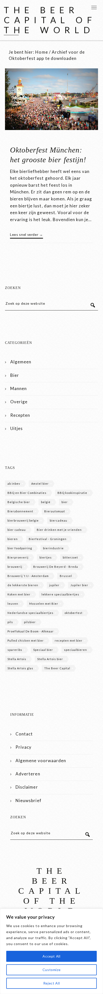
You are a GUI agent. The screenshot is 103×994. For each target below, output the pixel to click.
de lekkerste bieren (23, 585)
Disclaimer (27, 787)
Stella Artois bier (50, 659)
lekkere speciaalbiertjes (60, 594)
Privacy (24, 747)
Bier (14, 375)
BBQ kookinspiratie (72, 492)
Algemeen (20, 361)
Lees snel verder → (26, 234)
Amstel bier (40, 483)
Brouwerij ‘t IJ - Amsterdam (28, 575)
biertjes (46, 557)
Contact (24, 733)
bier (65, 502)
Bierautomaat (54, 511)
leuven (13, 603)
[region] (51, 951)
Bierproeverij (18, 557)
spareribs (15, 649)
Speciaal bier (43, 649)
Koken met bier (19, 594)
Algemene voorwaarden (41, 760)
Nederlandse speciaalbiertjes (31, 612)
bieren (13, 539)
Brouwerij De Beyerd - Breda (55, 566)
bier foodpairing (20, 548)
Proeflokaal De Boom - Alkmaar (31, 631)
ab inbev (14, 483)
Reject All (51, 983)
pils (10, 622)
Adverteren (28, 773)
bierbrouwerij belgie (23, 520)
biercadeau (58, 520)
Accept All (51, 956)
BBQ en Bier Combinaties (27, 492)
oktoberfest (73, 612)
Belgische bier (19, 502)
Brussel (66, 575)
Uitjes (16, 428)
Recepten (20, 415)
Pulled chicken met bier (26, 640)
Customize (51, 970)
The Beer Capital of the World (50, 20)
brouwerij (15, 566)
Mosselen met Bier (43, 603)
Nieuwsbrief (28, 800)
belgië (45, 502)
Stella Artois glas (20, 668)
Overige (19, 401)
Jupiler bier (79, 585)
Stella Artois (17, 659)
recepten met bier (68, 640)
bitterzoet (70, 557)
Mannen (18, 388)
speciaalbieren (75, 649)
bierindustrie (53, 548)
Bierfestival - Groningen (47, 539)
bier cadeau (17, 529)
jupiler (54, 585)
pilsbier (30, 622)
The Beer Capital (57, 668)
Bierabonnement (20, 511)
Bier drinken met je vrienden (59, 529)
